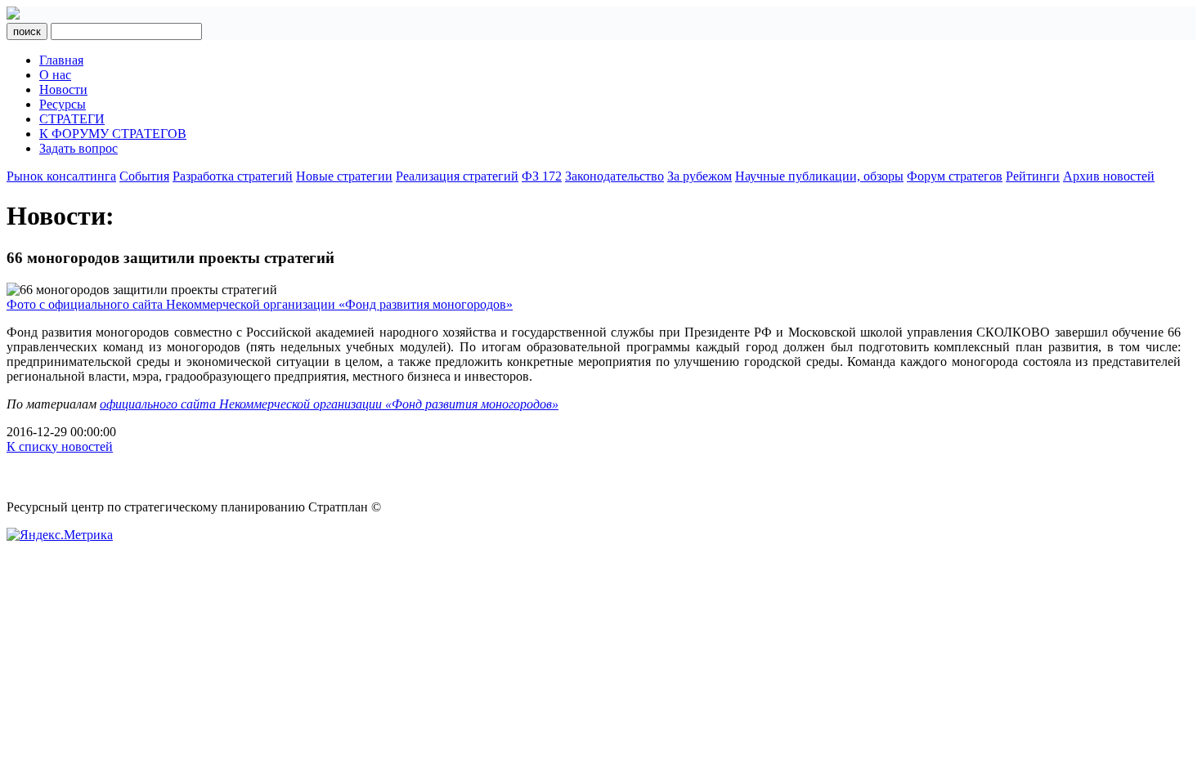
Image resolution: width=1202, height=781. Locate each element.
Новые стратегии (344, 176)
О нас (55, 75)
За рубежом (699, 176)
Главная (61, 60)
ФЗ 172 (542, 176)
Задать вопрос (78, 148)
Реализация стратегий (457, 176)
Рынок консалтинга (61, 176)
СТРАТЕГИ (72, 119)
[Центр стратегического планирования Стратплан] (13, 15)
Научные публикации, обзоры (819, 176)
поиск (27, 31)
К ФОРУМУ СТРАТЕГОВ (112, 134)
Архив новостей (1109, 176)
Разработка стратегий (233, 176)
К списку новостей (60, 446)
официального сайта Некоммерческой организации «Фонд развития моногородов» (329, 404)
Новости (63, 89)
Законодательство (614, 176)
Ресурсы (62, 104)
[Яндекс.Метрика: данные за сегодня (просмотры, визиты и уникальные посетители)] (60, 535)
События (144, 176)
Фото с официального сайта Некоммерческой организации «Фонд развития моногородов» (260, 304)
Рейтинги (1033, 176)
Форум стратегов (954, 176)
